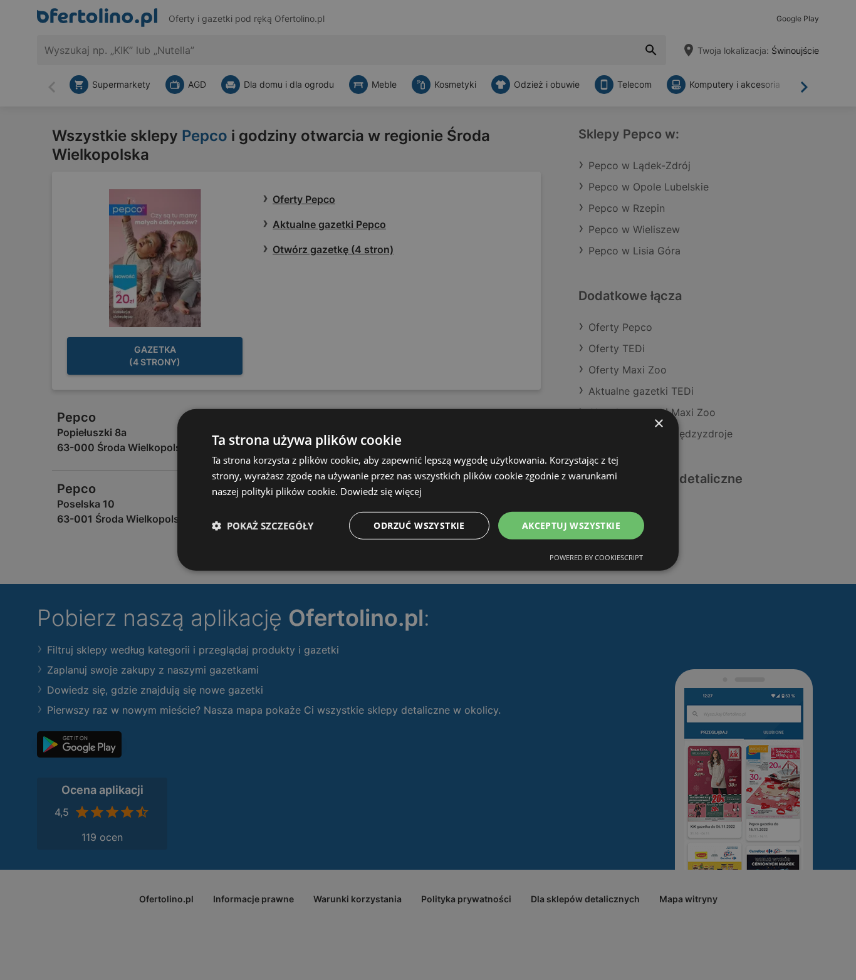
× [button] (658, 424)
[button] (262, 526)
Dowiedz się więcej (381, 491)
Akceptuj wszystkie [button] (571, 525)
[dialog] (428, 490)
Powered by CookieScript (596, 557)
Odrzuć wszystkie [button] (418, 525)
